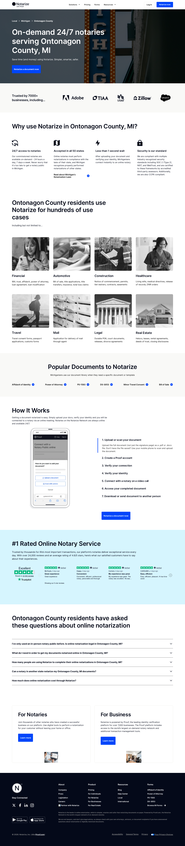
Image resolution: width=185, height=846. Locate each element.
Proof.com (39, 834)
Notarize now (165, 4)
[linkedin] (26, 805)
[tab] (135, 445)
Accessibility (117, 834)
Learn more (25, 737)
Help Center (123, 794)
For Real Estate (94, 805)
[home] (29, 4)
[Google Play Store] (19, 820)
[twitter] (14, 805)
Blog (120, 790)
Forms (97, 5)
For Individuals (94, 794)
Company (62, 790)
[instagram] (32, 805)
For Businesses (94, 801)
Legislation (63, 798)
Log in (149, 5)
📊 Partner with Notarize (68, 805)
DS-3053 (151, 801)
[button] (74, 4)
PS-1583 (151, 798)
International (123, 801)
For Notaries (93, 798)
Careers (61, 801)
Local (120, 798)
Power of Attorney (155, 794)
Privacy (145, 834)
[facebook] (20, 805)
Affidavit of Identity (155, 790)
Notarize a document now (26, 69)
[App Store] (37, 820)
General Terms (132, 834)
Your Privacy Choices (164, 834)
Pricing (87, 5)
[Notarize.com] (17, 788)
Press (60, 794)
